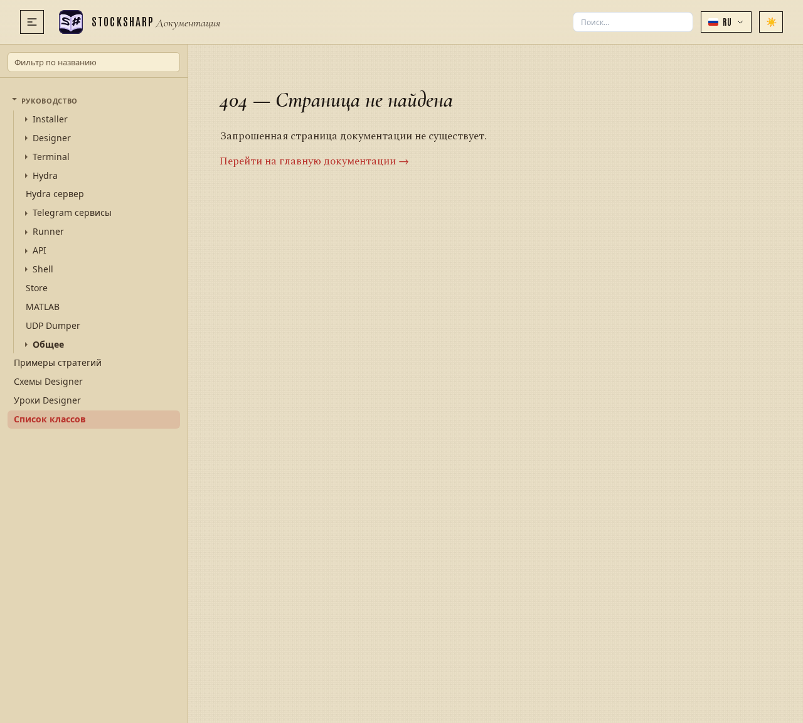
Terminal (51, 157)
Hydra (45, 175)
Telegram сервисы (72, 212)
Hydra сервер (55, 194)
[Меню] (32, 22)
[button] (726, 22)
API (39, 250)
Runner (48, 231)
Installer (50, 119)
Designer (52, 138)
